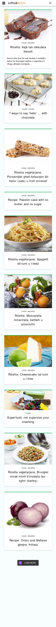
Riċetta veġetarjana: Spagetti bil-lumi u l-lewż (28, 261)
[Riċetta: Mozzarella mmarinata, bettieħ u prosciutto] (28, 291)
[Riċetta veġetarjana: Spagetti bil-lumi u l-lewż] (28, 234)
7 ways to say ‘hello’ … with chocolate (28, 115)
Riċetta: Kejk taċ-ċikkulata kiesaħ (28, 49)
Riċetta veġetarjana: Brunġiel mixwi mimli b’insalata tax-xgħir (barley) (28, 476)
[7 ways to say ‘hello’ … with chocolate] (28, 90)
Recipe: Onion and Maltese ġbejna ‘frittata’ (28, 542)
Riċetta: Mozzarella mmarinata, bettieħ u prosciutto (28, 319)
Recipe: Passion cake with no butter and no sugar (28, 202)
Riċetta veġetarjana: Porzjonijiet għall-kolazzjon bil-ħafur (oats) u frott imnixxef (28, 176)
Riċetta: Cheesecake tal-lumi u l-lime (28, 376)
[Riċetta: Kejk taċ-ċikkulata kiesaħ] (28, 25)
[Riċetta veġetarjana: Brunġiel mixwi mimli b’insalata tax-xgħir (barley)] (28, 449)
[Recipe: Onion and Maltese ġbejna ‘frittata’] (28, 512)
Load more (30, 562)
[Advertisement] (28, 598)
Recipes (31, 43)
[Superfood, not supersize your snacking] (28, 400)
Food (24, 43)
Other (31, 109)
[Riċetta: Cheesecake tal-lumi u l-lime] (28, 351)
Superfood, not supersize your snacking (28, 419)
